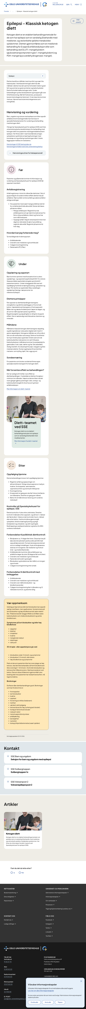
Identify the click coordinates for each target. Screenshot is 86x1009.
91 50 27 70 (8, 962)
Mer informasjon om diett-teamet (18, 389)
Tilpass (60, 1002)
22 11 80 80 (7, 992)
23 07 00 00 (8, 984)
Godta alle (34, 1002)
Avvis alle (48, 1002)
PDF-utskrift (78, 21)
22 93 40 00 (8, 977)
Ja (14, 873)
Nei (23, 873)
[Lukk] (81, 981)
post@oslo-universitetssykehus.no (15, 999)
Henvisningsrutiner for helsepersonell (27, 153)
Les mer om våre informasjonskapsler (41, 991)
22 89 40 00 (8, 969)
